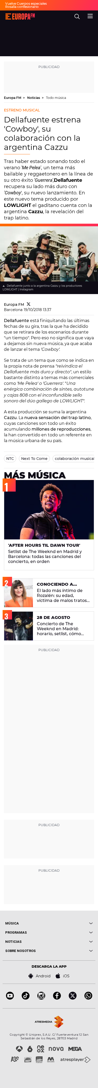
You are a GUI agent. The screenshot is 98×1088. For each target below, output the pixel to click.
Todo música (56, 98)
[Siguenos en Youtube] (10, 998)
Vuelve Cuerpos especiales (26, 3)
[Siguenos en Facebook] (57, 998)
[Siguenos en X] (73, 998)
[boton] (71, 923)
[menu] (90, 15)
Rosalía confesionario (22, 7)
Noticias (34, 98)
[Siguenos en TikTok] (26, 998)
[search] (77, 16)
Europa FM (13, 98)
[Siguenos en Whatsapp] (88, 998)
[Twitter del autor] (29, 304)
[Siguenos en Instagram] (41, 998)
